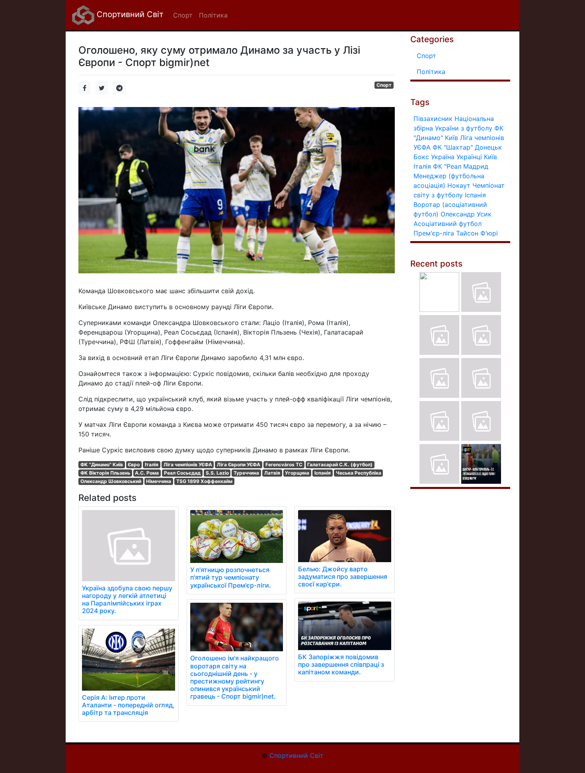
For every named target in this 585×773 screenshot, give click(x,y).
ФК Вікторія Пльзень (105, 473)
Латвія (272, 473)
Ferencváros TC (283, 464)
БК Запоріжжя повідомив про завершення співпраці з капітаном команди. (341, 664)
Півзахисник (432, 119)
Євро (134, 464)
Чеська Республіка (358, 473)
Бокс (421, 157)
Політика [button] (213, 15)
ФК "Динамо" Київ (101, 464)
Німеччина (158, 481)
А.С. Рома (147, 473)
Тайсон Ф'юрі (477, 233)
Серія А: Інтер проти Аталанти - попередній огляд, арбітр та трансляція (128, 705)
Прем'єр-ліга (433, 233)
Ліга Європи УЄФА (238, 464)
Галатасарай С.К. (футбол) (339, 464)
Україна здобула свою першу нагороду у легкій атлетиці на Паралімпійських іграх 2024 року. (127, 599)
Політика (431, 72)
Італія (151, 464)
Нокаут (458, 185)
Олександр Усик (466, 214)
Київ (490, 157)
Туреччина (246, 473)
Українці (469, 157)
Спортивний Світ (129, 14)
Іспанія (322, 473)
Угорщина (297, 473)
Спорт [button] (183, 15)
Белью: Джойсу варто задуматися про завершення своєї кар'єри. (342, 576)
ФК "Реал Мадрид (460, 166)
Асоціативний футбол (447, 224)
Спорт (384, 85)
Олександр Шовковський (110, 481)
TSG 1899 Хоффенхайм (204, 481)
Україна (442, 157)
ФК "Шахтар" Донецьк (467, 147)
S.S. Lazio (217, 473)
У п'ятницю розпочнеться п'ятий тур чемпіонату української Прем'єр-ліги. (230, 577)
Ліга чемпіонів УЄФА (188, 464)
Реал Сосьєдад (182, 473)
